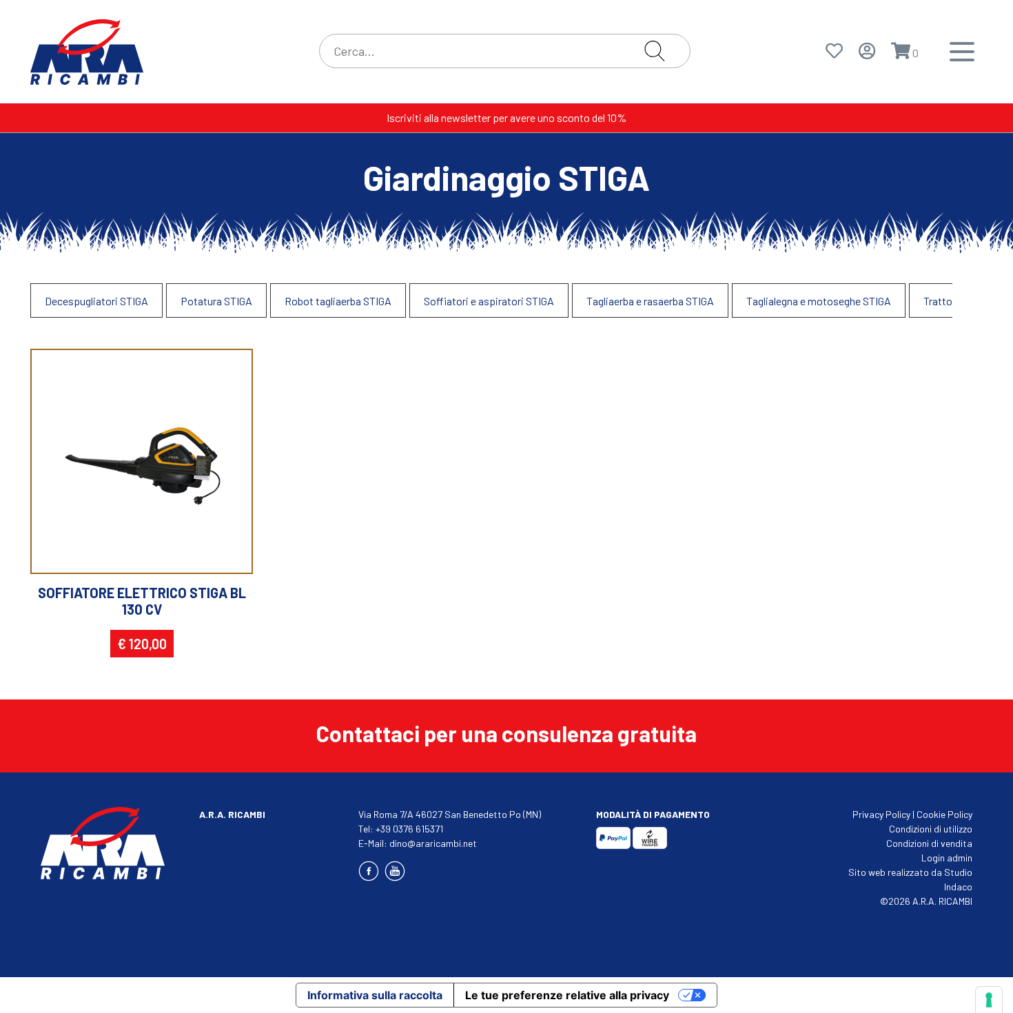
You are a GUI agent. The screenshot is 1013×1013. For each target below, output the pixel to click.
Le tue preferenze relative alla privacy (567, 995)
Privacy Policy (881, 814)
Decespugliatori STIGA (96, 300)
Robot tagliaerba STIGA (338, 300)
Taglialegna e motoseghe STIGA (818, 300)
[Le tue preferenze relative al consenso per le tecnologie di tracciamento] (989, 1000)
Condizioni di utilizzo (930, 829)
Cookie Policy (944, 814)
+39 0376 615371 (409, 829)
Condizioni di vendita (929, 843)
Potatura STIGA (216, 300)
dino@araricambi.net (433, 843)
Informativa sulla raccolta (374, 995)
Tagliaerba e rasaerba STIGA (650, 300)
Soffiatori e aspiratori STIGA (489, 300)
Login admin (946, 857)
